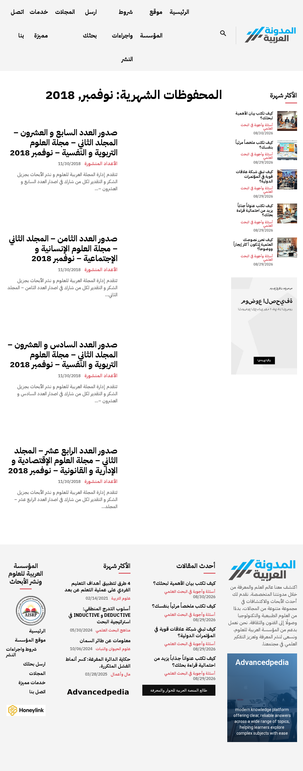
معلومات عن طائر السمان (105, 640)
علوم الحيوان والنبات (113, 649)
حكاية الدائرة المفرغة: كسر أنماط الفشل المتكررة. (98, 662)
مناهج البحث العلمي (113, 630)
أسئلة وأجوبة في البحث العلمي (257, 127)
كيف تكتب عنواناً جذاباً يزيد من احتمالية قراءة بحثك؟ (254, 210)
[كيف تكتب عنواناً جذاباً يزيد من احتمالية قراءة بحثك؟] (287, 213)
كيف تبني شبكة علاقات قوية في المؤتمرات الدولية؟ (254, 176)
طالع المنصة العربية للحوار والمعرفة (178, 690)
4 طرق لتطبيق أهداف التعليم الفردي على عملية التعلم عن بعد (97, 586)
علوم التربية (120, 598)
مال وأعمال (120, 674)
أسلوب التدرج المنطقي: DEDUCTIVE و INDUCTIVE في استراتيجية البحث (99, 615)
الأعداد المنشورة (100, 163)
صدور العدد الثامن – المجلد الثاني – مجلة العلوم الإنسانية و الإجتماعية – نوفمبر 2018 (63, 248)
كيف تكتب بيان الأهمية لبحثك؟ (254, 115)
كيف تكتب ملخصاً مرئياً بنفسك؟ (254, 145)
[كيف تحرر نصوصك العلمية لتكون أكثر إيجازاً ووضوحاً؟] (287, 247)
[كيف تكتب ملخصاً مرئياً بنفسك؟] (287, 150)
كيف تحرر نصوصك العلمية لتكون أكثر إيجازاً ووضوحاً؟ (253, 244)
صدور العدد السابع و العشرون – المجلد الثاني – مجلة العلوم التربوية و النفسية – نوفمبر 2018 (63, 142)
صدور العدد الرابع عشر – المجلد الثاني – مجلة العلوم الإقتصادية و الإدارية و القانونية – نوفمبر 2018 (62, 461)
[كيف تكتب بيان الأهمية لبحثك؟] (287, 121)
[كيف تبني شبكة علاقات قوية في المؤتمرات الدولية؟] (287, 179)
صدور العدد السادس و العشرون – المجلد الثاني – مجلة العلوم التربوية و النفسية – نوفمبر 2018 (62, 355)
